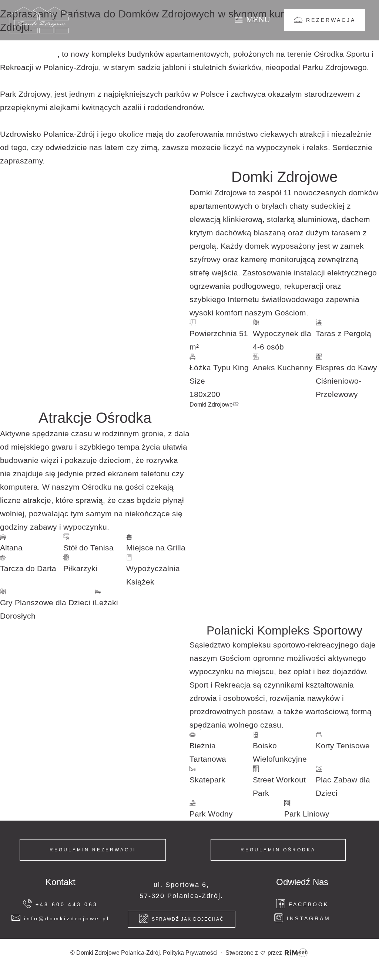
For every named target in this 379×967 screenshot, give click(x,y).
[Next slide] (179, 284)
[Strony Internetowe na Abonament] (296, 953)
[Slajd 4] (88, 271)
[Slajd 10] (157, 705)
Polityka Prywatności (190, 953)
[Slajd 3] (74, 271)
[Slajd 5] (102, 271)
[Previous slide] (10, 284)
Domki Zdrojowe (28, 54)
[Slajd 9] (143, 705)
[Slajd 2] (61, 271)
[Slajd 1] (47, 271)
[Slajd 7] (129, 271)
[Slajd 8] (143, 271)
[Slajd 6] (115, 271)
